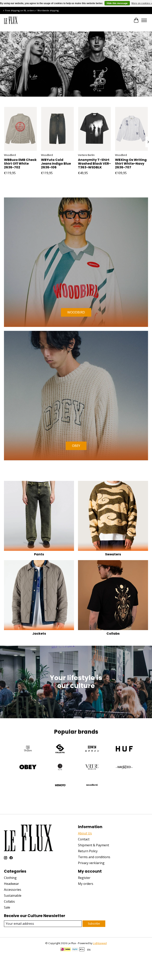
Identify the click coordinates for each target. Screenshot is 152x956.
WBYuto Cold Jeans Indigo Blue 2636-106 (56, 164)
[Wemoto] (60, 786)
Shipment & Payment (93, 845)
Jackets (39, 633)
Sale (7, 907)
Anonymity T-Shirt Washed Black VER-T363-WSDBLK (94, 164)
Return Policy (88, 851)
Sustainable (12, 895)
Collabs (113, 633)
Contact (83, 839)
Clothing (10, 878)
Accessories (12, 889)
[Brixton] (28, 749)
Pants (39, 554)
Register (84, 878)
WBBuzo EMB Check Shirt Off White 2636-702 (20, 164)
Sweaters (113, 554)
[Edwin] (92, 749)
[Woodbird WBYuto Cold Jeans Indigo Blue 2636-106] (57, 129)
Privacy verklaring (91, 863)
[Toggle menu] (144, 20)
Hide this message (117, 3)
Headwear (11, 883)
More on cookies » (141, 3)
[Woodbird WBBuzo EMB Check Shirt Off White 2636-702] (20, 129)
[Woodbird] (92, 786)
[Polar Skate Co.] (60, 767)
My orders (85, 883)
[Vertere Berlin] (92, 767)
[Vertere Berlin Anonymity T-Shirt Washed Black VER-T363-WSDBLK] (94, 129)
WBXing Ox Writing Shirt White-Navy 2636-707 (131, 164)
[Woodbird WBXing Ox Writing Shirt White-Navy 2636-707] (131, 129)
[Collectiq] (60, 749)
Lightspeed (100, 943)
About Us (85, 833)
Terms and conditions (94, 857)
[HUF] (124, 749)
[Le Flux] (11, 20)
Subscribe (94, 923)
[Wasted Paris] (124, 767)
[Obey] (28, 767)
